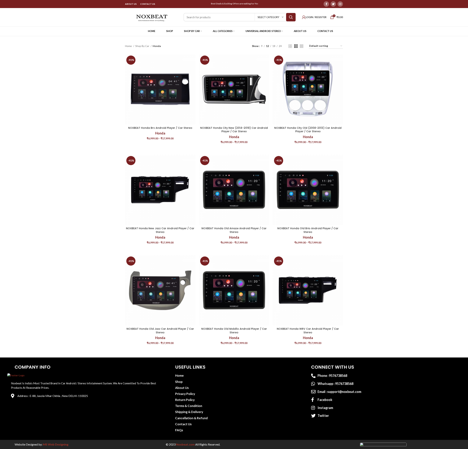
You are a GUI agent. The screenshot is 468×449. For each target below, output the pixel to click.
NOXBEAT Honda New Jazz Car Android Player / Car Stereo (160, 230)
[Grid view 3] (296, 46)
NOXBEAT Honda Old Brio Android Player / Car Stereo (307, 230)
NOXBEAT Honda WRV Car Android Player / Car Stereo (308, 330)
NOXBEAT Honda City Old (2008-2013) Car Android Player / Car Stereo (307, 129)
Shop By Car (142, 45)
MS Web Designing (55, 444)
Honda (160, 133)
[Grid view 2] (290, 46)
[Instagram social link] (340, 4)
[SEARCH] (291, 17)
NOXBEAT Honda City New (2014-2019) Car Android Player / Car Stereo (234, 129)
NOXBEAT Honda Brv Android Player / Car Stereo (160, 128)
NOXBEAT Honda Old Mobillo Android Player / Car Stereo (234, 330)
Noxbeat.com (185, 444)
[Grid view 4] (301, 46)
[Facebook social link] (326, 4)
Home (128, 45)
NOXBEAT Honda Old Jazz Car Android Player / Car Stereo (160, 330)
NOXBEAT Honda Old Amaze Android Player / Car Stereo (234, 230)
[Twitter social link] (333, 4)
